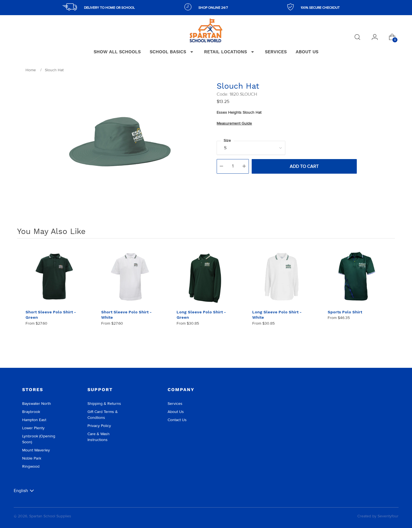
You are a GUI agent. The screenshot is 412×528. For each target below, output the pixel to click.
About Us (176, 411)
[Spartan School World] (206, 30)
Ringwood (31, 466)
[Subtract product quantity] (221, 166)
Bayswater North (36, 403)
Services (175, 403)
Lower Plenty (33, 428)
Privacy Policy (99, 425)
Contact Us (177, 419)
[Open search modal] (357, 37)
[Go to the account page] (374, 37)
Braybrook (31, 411)
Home (31, 70)
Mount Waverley (36, 450)
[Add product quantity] (244, 166)
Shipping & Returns (104, 403)
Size (227, 140)
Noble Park (31, 458)
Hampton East (34, 419)
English (21, 490)
